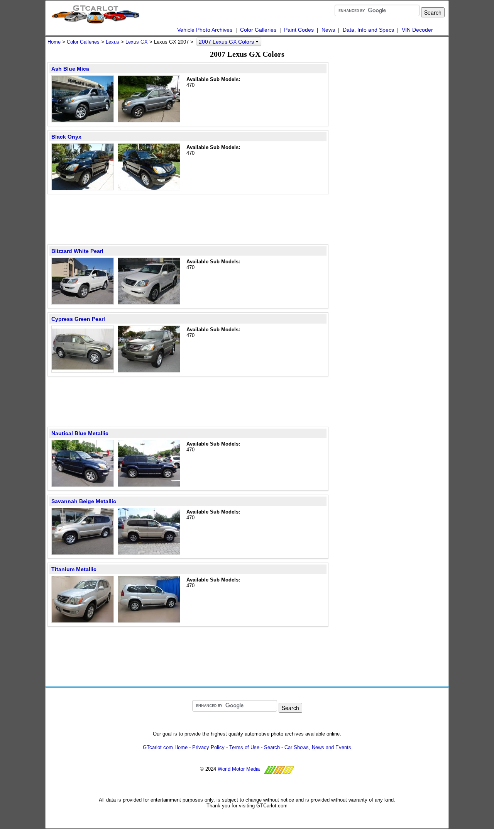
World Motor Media (239, 769)
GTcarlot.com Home (165, 747)
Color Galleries (258, 30)
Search (272, 747)
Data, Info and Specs (368, 30)
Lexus (112, 42)
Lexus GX (136, 42)
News (328, 30)
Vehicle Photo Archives (204, 30)
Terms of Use (244, 747)
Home (54, 42)
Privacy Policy (208, 747)
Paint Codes (299, 30)
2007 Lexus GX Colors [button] (227, 42)
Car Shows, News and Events (317, 747)
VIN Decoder (417, 30)
